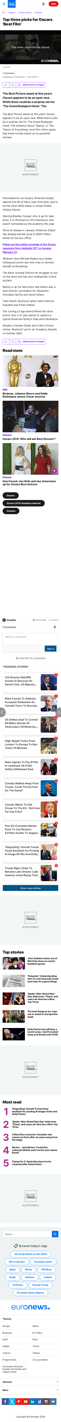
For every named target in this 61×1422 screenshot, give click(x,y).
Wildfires (46, 1269)
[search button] (55, 1234)
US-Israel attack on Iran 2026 (30, 1254)
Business (7, 1332)
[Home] (4, 12)
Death (12, 1277)
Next (35, 1339)
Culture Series (24, 13)
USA (5, 389)
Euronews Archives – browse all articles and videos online (14, 1369)
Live (53, 3)
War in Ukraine (17, 1261)
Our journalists (40, 1359)
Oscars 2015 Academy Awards (24, 503)
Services (7, 1381)
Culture (11, 13)
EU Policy (18, 1284)
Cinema (38, 13)
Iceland (48, 1277)
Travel (36, 1346)
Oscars (11, 495)
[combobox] (30, 1234)
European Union (43, 1261)
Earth (5, 1339)
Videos (36, 1353)
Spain (12, 1269)
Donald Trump (40, 1284)
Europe (6, 1326)
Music (28, 1269)
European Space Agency (30, 1292)
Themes (7, 1318)
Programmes (9, 1359)
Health (6, 1346)
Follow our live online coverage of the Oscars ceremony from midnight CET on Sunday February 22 (29, 248)
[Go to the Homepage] (12, 4)
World (36, 1326)
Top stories (13, 952)
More (5, 1390)
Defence (29, 1277)
